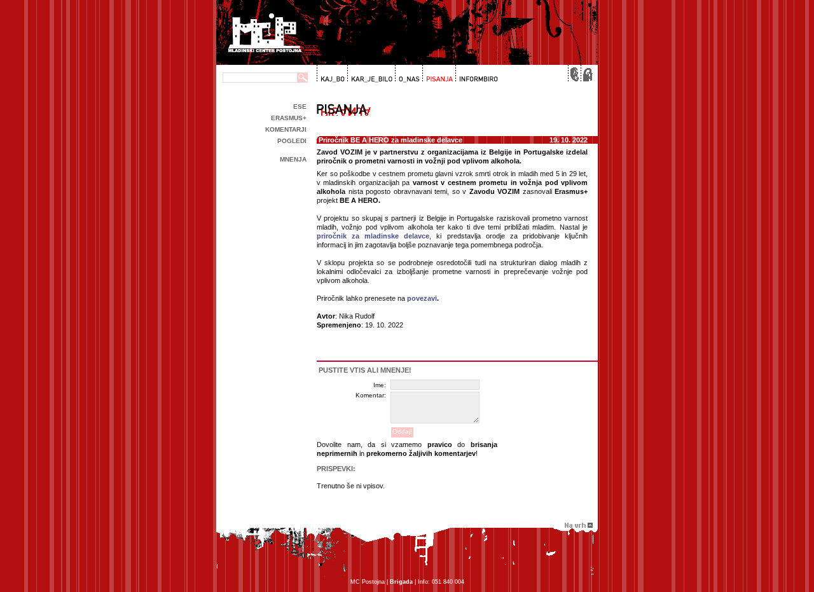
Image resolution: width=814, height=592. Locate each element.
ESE (300, 106)
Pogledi (292, 140)
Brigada (401, 582)
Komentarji (286, 129)
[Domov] (586, 74)
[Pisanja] (438, 74)
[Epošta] (573, 74)
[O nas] (407, 74)
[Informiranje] (476, 74)
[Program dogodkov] (332, 74)
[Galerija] (370, 74)
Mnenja (293, 159)
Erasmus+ (289, 117)
